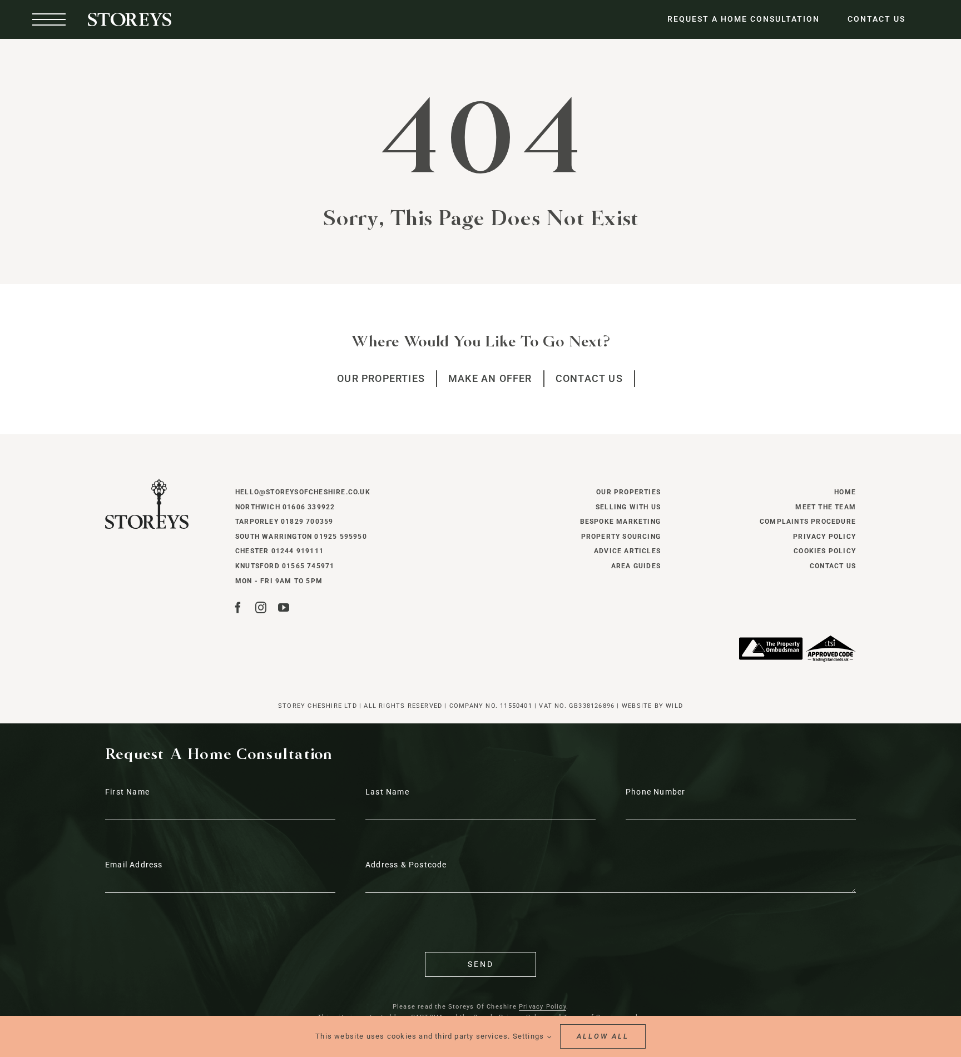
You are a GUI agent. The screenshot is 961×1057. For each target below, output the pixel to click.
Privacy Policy (824, 536)
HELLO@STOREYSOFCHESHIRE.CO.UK (302, 492)
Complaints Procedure (808, 521)
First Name (127, 791)
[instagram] (261, 607)
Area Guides (636, 566)
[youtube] (284, 607)
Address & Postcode (406, 864)
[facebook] (238, 607)
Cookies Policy (825, 551)
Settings (530, 1036)
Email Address (134, 864)
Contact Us (833, 566)
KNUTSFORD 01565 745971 (284, 566)
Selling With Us (628, 507)
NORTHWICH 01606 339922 (285, 507)
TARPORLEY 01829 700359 (284, 521)
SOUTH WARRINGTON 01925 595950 (301, 536)
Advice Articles (627, 551)
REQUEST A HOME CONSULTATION (743, 18)
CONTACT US (876, 18)
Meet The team (825, 507)
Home (845, 492)
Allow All (603, 1036)
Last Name (387, 791)
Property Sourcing (621, 536)
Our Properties (628, 492)
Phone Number (655, 791)
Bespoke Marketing (620, 521)
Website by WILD (652, 705)
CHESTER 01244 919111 (279, 551)
